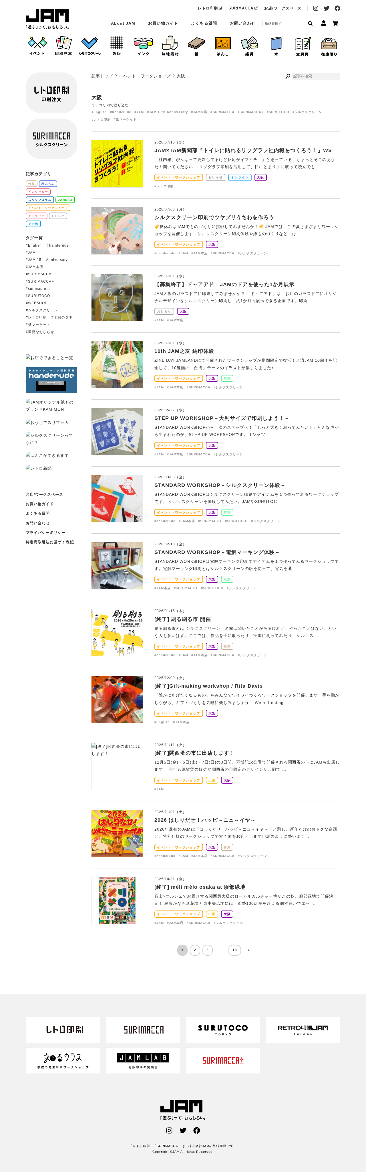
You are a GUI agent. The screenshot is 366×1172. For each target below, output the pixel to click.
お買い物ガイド (163, 23)
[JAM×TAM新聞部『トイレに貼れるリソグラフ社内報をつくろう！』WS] (117, 183)
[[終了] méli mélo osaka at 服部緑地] (117, 920)
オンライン (240, 177)
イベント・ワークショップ (178, 177)
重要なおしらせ (41, 332)
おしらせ (215, 177)
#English (99, 112)
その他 (33, 223)
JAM (32, 253)
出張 (212, 780)
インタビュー (38, 191)
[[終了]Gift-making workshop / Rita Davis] (117, 719)
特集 (227, 646)
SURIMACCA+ (41, 282)
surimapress (39, 289)
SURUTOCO (39, 296)
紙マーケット (39, 325)
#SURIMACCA (222, 112)
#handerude (120, 112)
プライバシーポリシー (46, 532)
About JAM (123, 23)
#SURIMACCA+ (251, 112)
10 (234, 950)
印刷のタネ (63, 317)
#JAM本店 (199, 112)
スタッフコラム (39, 199)
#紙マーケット (125, 119)
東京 (227, 378)
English (35, 245)
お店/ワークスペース (283, 8)
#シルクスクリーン (307, 112)
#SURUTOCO (278, 112)
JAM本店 (35, 267)
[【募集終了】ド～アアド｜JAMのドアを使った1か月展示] (117, 317)
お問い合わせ (243, 23)
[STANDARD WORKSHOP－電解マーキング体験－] (117, 585)
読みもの (48, 183)
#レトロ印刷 (101, 119)
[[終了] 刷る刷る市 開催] (117, 652)
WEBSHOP (37, 303)
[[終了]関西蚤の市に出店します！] (117, 753)
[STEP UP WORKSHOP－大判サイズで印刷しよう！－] (117, 451)
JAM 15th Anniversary (48, 260)
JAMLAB (65, 199)
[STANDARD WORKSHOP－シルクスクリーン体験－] (117, 518)
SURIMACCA (240, 8)
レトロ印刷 (208, 8)
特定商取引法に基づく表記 (50, 542)
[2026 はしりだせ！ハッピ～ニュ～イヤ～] (117, 853)
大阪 (260, 177)
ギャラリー (36, 215)
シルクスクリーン (43, 310)
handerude (59, 245)
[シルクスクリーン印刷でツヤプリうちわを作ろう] (117, 250)
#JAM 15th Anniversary (167, 112)
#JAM (139, 112)
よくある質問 (204, 23)
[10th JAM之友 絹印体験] (117, 384)
